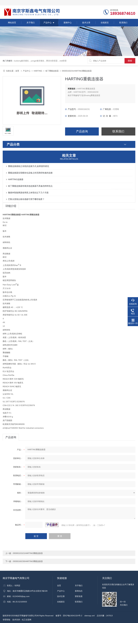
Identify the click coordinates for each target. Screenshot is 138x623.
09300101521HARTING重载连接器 (28, 553)
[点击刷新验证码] (52, 525)
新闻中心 (68, 22)
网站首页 (12, 22)
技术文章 (86, 22)
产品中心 (48, 22)
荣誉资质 (78, 596)
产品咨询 (82, 131)
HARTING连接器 (15, 179)
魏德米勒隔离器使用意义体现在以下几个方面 (28, 192)
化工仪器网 (26, 620)
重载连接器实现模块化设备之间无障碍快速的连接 (30, 173)
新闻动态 (78, 591)
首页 (17, 71)
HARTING (38, 71)
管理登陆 (6, 620)
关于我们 (31, 22)
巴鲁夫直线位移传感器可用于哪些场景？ (26, 199)
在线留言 (105, 22)
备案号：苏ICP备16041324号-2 (69, 616)
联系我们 (123, 22)
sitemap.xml (89, 616)
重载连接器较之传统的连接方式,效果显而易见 (28, 166)
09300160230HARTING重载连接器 (28, 561)
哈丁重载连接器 (52, 71)
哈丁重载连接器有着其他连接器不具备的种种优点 (30, 186)
